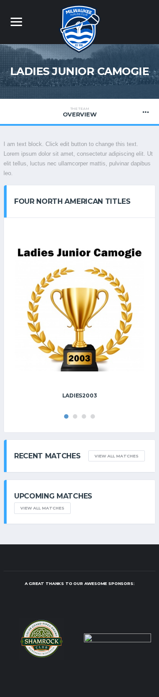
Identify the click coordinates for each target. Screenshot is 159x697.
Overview (80, 112)
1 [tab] (66, 416)
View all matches (117, 455)
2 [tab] (75, 416)
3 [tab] (84, 416)
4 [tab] (93, 416)
